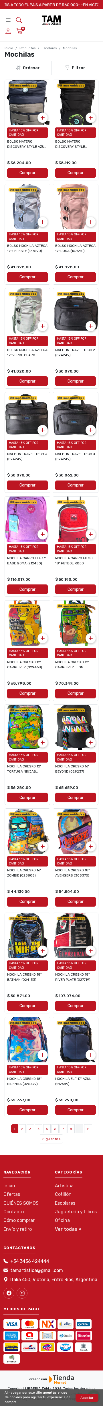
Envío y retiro (17, 1229)
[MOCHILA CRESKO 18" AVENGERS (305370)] (75, 831)
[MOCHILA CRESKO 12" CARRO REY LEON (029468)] (75, 623)
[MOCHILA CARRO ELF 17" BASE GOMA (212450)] (27, 519)
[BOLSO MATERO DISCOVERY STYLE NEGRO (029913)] (75, 102)
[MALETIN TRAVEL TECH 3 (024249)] (27, 415)
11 (88, 1129)
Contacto (13, 1211)
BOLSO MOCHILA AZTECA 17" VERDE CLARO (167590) (27, 355)
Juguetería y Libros (76, 1211)
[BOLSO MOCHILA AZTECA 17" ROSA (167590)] (75, 206)
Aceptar (87, 1398)
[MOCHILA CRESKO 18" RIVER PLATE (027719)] (75, 935)
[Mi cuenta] (8, 31)
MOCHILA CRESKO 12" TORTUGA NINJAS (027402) (24, 771)
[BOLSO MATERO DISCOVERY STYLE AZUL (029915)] (27, 102)
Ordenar (31, 68)
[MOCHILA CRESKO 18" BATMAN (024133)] (27, 935)
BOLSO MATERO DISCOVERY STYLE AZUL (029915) (26, 146)
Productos (27, 48)
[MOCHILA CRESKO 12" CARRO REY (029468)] (27, 623)
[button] (19, 20)
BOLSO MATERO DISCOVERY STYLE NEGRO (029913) (70, 146)
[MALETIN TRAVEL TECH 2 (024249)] (75, 311)
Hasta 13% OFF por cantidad (23, 133)
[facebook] (8, 1293)
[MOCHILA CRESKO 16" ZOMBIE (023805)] (27, 831)
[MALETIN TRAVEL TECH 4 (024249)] (75, 415)
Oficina (62, 1220)
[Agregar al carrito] (42, 118)
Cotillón (63, 1194)
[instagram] (22, 1293)
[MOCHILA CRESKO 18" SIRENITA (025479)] (27, 1039)
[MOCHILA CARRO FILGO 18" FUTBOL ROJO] (75, 519)
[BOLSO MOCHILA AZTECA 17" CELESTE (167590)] (27, 206)
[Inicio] (51, 20)
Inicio (9, 48)
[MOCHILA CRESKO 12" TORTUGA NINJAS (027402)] (27, 727)
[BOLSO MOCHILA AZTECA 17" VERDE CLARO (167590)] (27, 311)
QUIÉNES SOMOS (21, 1203)
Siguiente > (51, 1139)
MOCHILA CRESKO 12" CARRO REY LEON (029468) (72, 667)
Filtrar (78, 68)
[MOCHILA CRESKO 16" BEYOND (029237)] (75, 727)
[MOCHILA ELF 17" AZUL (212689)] (75, 1039)
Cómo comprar (19, 1220)
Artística (64, 1185)
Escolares (49, 48)
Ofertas (11, 1194)
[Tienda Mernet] (61, 1379)
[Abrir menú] (8, 20)
